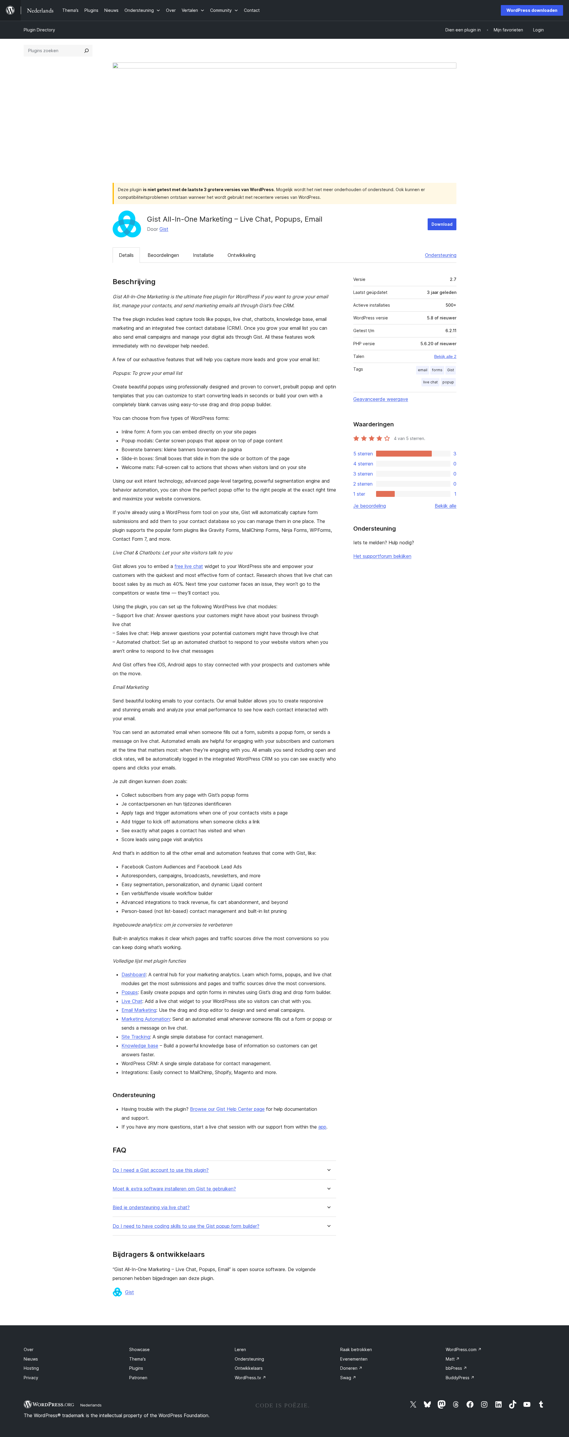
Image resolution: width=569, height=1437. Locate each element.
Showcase (139, 1349)
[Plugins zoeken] (86, 51)
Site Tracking (136, 1037)
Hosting (31, 1368)
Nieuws (31, 1358)
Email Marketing (139, 1010)
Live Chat (132, 1001)
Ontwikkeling (241, 255)
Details (126, 255)
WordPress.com (464, 1349)
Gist (163, 229)
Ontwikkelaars (249, 1368)
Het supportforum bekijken (382, 556)
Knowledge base (140, 1046)
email (422, 370)
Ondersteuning (440, 255)
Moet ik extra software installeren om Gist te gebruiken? (174, 1189)
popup (448, 382)
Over (28, 1349)
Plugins (136, 1368)
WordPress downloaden (531, 10)
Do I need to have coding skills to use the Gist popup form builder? (186, 1226)
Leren (240, 1349)
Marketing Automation (146, 1019)
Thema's (137, 1358)
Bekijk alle (445, 506)
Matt (453, 1358)
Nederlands (91, 1405)
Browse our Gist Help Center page (227, 1109)
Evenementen (353, 1358)
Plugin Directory (39, 29)
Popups (130, 992)
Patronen (138, 1377)
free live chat (189, 566)
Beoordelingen (163, 255)
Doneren (351, 1368)
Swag (348, 1377)
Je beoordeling (369, 506)
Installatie (203, 255)
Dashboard (134, 974)
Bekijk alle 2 (445, 356)
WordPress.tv (250, 1377)
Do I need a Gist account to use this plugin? (161, 1170)
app (322, 1127)
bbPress (456, 1368)
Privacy (31, 1377)
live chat (430, 382)
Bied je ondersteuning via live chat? (151, 1207)
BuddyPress (460, 1377)
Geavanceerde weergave (380, 399)
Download (442, 224)
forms (437, 370)
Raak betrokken (356, 1349)
